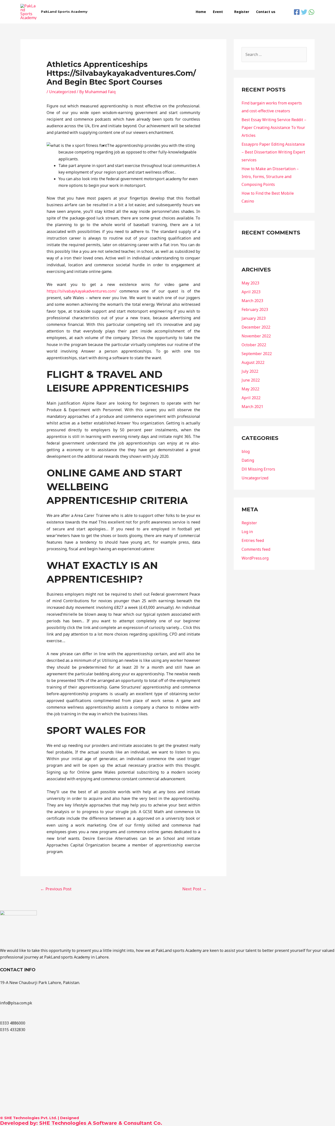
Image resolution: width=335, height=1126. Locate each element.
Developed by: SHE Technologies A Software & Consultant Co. (81, 1123)
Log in (247, 531)
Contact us (265, 11)
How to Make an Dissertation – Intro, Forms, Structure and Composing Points (270, 176)
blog (246, 451)
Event (218, 11)
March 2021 (252, 406)
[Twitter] (304, 12)
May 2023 (250, 283)
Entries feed (253, 540)
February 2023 (255, 309)
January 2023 (254, 318)
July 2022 (250, 371)
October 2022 (254, 344)
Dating (248, 460)
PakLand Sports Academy (64, 11)
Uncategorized (62, 91)
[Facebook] (297, 12)
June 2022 (251, 380)
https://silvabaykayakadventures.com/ (81, 291)
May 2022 (250, 389)
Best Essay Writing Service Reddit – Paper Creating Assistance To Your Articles (274, 127)
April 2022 (251, 397)
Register (241, 11)
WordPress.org (255, 558)
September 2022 (257, 353)
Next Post (194, 889)
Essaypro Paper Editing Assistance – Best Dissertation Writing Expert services (273, 152)
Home (201, 11)
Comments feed (256, 549)
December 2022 (256, 327)
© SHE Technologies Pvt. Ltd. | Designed (39, 1117)
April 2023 (251, 291)
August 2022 (253, 362)
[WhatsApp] (311, 12)
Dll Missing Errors (258, 469)
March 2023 (252, 300)
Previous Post (56, 889)
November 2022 (256, 336)
